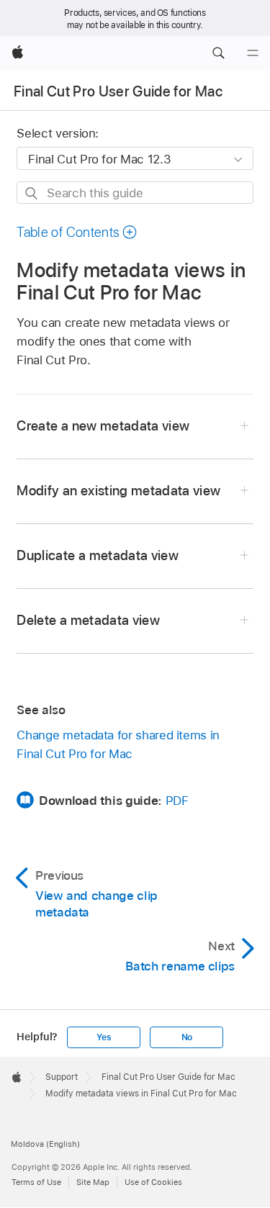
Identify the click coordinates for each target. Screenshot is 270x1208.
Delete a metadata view (88, 620)
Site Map (92, 1182)
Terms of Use (36, 1182)
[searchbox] (135, 192)
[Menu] (252, 53)
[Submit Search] (32, 193)
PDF (177, 800)
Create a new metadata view (103, 426)
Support (61, 1077)
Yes (103, 1037)
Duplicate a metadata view (98, 555)
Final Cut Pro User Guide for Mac (118, 91)
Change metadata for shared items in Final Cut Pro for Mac (118, 744)
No (187, 1037)
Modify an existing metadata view (118, 490)
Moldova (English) (45, 1144)
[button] (218, 53)
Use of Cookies (153, 1182)
